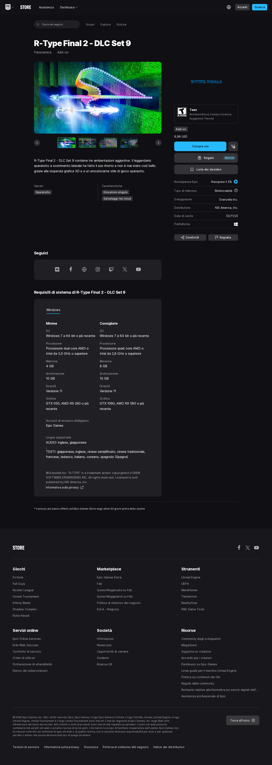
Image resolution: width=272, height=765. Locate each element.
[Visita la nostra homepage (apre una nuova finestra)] (84, 270)
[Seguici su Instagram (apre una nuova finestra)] (98, 270)
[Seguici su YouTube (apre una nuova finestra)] (138, 270)
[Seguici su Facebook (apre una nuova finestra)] (70, 270)
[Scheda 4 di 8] (129, 143)
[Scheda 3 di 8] (108, 143)
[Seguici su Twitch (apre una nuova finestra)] (111, 270)
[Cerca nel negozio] (38, 24)
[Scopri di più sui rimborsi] (236, 190)
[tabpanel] (98, 362)
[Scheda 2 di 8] (87, 143)
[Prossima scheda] (158, 143)
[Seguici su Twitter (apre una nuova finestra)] (125, 270)
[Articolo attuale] (66, 143)
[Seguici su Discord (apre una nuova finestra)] (57, 270)
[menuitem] (90, 24)
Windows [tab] (53, 310)
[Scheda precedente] (37, 143)
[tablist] (98, 310)
